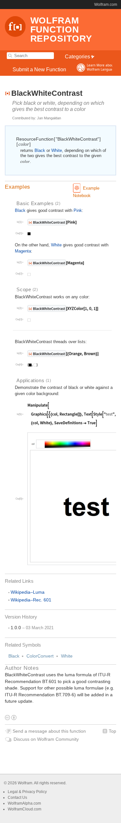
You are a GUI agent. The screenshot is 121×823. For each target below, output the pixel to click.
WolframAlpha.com (24, 803)
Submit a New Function (39, 69)
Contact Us (17, 797)
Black (13, 656)
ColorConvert (40, 656)
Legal (13, 791)
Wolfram (25, 783)
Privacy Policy (34, 791)
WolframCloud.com (24, 809)
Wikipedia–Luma (28, 592)
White (67, 656)
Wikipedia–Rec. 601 (31, 599)
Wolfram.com (105, 4)
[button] (60, 187)
